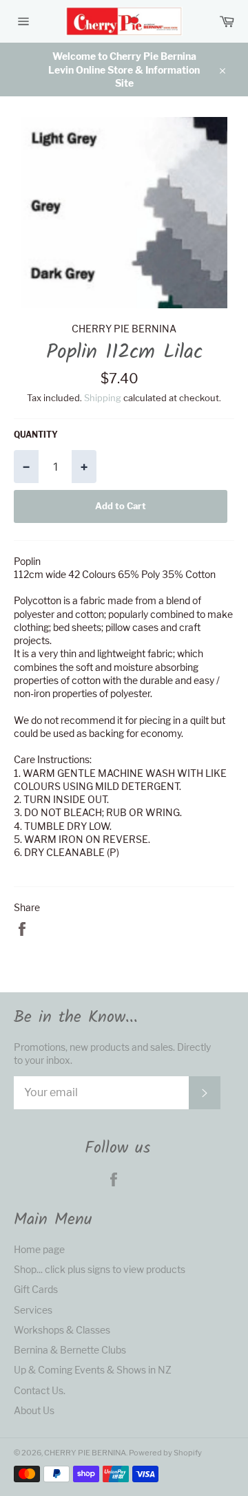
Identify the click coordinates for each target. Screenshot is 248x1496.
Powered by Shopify (165, 1452)
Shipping (102, 397)
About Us (34, 1410)
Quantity (36, 434)
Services (33, 1310)
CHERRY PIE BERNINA (85, 1452)
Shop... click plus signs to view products (99, 1269)
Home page (39, 1249)
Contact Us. (39, 1390)
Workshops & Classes (62, 1330)
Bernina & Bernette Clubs (70, 1350)
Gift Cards (36, 1289)
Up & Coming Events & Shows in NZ (93, 1370)
